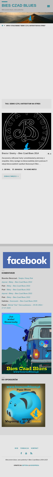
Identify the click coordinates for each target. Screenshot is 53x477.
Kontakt (34, 448)
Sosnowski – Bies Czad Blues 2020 (23, 301)
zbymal (4, 282)
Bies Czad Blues (19, 5)
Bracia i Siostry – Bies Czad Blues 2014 (20, 153)
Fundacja (24, 448)
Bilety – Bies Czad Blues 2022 (20, 282)
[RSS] (31, 453)
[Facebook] (21, 453)
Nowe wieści (31, 169)
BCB (16, 448)
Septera (25, 465)
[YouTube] (26, 453)
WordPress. (34, 465)
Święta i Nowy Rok (25, 278)
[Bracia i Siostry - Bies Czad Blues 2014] (26, 131)
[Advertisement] (26, 63)
